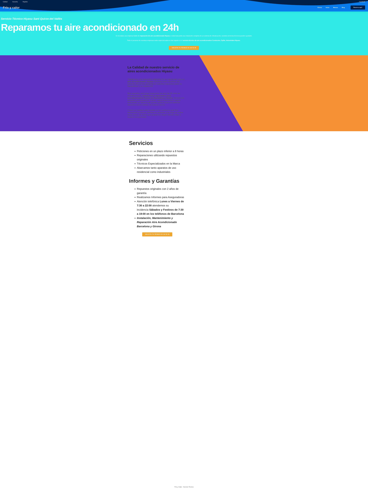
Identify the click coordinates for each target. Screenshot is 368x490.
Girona (319, 7)
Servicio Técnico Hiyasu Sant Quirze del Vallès (31, 18)
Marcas (335, 7)
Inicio (327, 7)
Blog (343, 7)
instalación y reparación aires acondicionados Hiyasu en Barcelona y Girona (150, 96)
